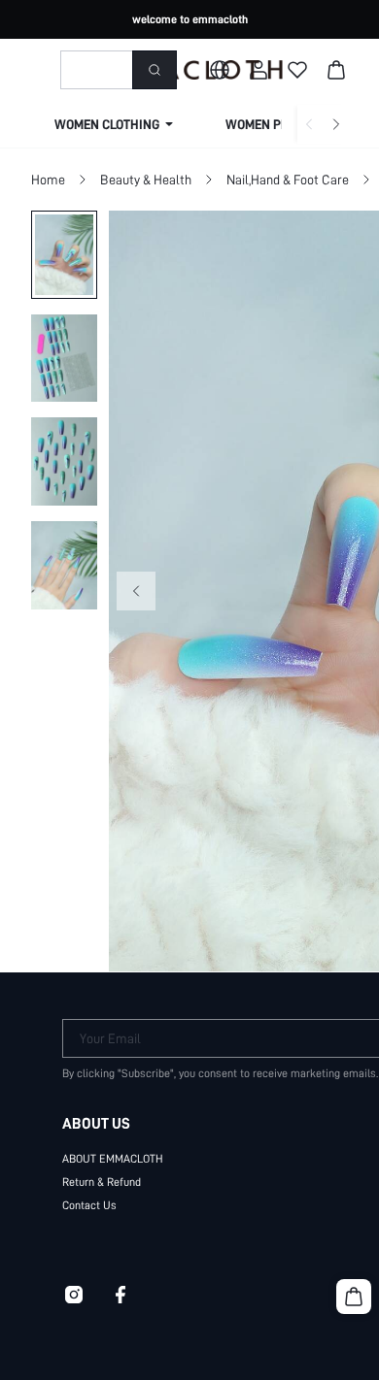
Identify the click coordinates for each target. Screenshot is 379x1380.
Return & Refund (101, 1182)
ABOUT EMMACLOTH (112, 1159)
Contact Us (89, 1205)
